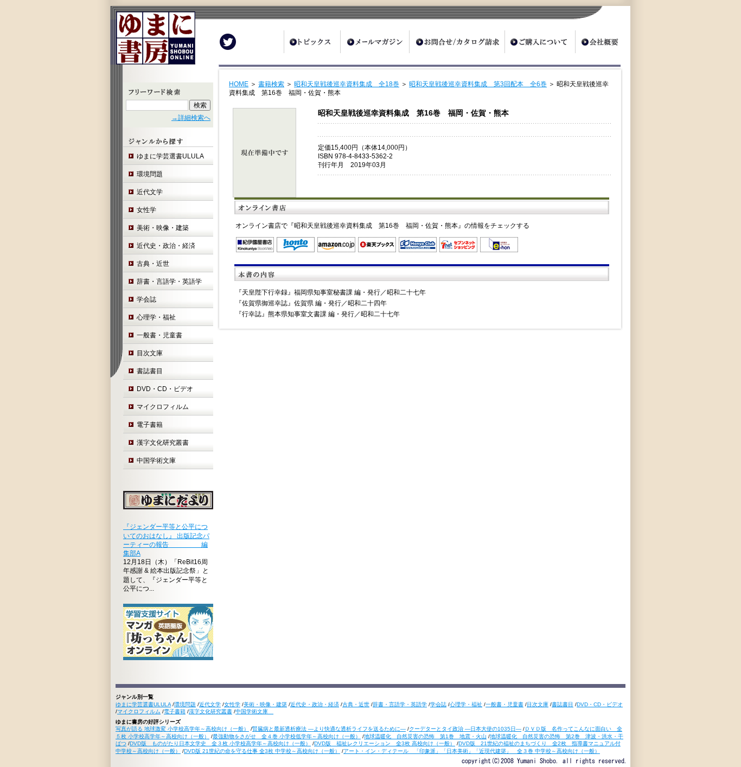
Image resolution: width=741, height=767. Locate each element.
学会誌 (146, 299)
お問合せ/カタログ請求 (456, 41)
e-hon (499, 244)
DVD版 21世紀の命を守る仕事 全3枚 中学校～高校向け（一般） (262, 751)
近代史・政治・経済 (166, 246)
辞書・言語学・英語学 (169, 281)
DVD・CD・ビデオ (165, 389)
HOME (238, 84)
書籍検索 (271, 84)
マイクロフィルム (163, 407)
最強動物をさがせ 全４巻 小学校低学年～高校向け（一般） (287, 736)
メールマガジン (374, 41)
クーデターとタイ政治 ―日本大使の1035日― (465, 729)
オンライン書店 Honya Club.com (418, 244)
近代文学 (150, 192)
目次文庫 (150, 353)
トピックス (312, 41)
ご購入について (539, 41)
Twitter (228, 42)
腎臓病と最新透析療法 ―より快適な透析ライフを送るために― (329, 729)
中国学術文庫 (159, 460)
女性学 (146, 210)
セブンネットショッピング (458, 244)
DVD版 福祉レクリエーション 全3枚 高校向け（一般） (384, 743)
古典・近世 (153, 263)
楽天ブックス (377, 244)
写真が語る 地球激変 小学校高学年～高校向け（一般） (182, 729)
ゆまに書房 (152, 42)
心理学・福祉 (156, 317)
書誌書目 (150, 371)
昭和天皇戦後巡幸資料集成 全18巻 (346, 84)
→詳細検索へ (190, 118)
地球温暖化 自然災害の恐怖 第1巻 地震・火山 (425, 736)
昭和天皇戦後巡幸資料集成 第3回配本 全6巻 (478, 84)
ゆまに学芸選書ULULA (170, 156)
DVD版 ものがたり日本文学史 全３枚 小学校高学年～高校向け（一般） (220, 743)
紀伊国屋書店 (255, 244)
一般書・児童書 (159, 335)
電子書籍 (150, 425)
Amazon (336, 244)
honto (296, 244)
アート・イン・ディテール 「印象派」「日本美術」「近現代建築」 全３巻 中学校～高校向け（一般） (471, 751)
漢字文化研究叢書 (163, 442)
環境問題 (150, 174)
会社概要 (602, 41)
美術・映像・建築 (163, 228)
